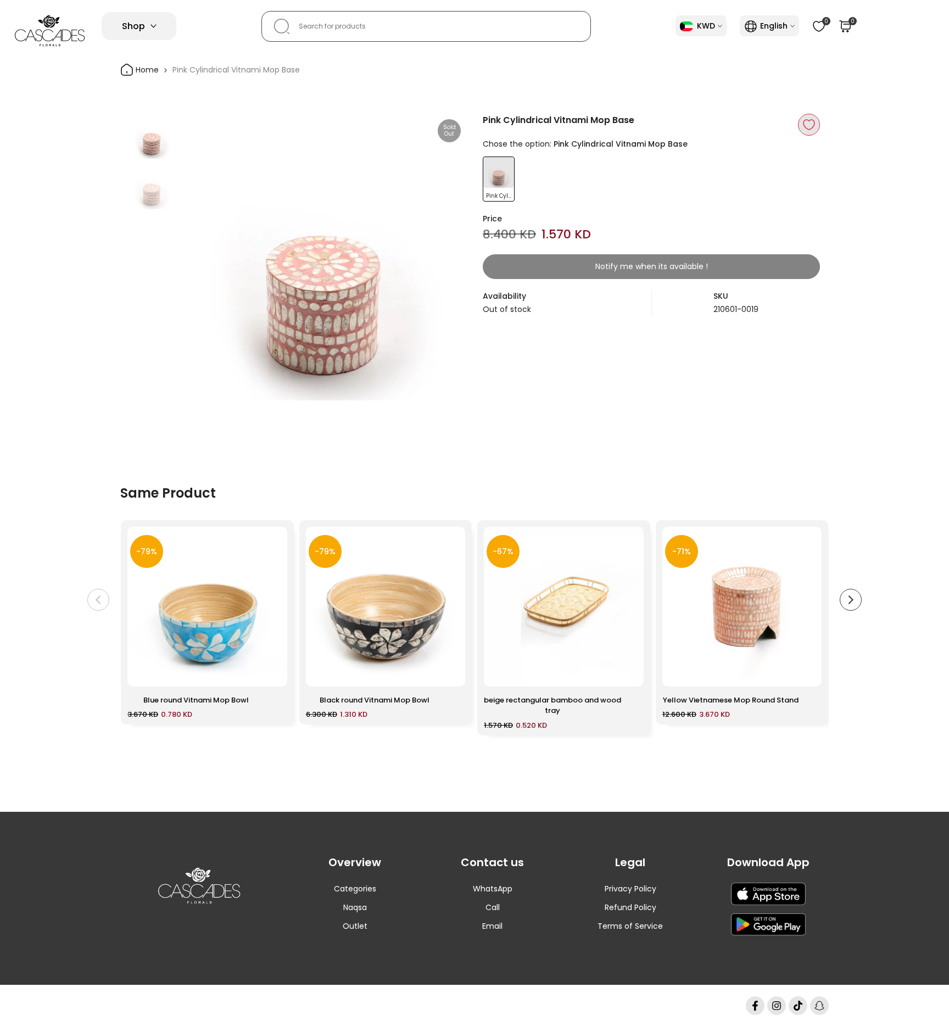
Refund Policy (630, 907)
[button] (809, 125)
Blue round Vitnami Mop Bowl (196, 700)
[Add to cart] (272, 673)
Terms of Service (630, 926)
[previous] (202, 257)
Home (146, 69)
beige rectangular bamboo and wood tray (552, 705)
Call (492, 907)
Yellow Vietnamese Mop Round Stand (731, 700)
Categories (355, 888)
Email (492, 926)
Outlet (355, 926)
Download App (768, 862)
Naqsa (355, 907)
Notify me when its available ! (651, 266)
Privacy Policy (630, 888)
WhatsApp (492, 888)
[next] (444, 257)
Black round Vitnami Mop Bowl (374, 700)
